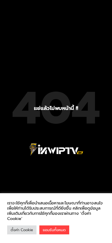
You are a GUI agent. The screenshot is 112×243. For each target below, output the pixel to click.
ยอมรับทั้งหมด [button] (54, 230)
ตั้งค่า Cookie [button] (22, 230)
